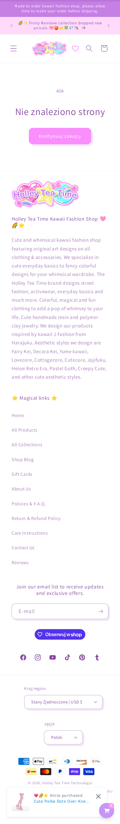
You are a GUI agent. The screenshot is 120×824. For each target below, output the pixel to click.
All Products (24, 430)
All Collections (27, 445)
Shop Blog (22, 459)
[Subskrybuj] (100, 611)
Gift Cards (22, 474)
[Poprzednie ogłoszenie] (11, 25)
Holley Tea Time (56, 782)
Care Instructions (30, 533)
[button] (13, 48)
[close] (98, 796)
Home (18, 415)
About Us (21, 489)
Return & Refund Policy (36, 518)
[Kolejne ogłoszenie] (108, 25)
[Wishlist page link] (75, 48)
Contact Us (23, 548)
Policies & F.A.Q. (29, 504)
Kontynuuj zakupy (60, 136)
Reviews (20, 562)
